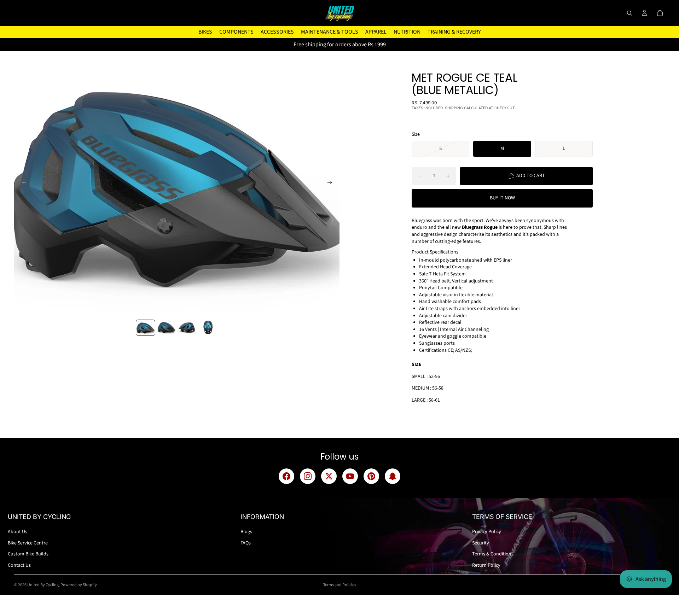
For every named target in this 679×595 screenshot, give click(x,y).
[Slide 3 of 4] (187, 327)
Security (480, 543)
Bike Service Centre (28, 543)
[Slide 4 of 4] (208, 327)
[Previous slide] (22, 183)
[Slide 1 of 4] (146, 327)
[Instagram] (307, 476)
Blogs (246, 531)
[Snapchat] (392, 476)
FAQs (245, 543)
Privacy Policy (486, 531)
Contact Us (19, 565)
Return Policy (486, 565)
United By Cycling (43, 585)
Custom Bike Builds (28, 554)
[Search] (629, 13)
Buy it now (502, 198)
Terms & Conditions (492, 554)
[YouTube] (350, 476)
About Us (17, 531)
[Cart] (660, 13)
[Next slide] (332, 183)
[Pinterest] (371, 476)
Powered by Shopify (78, 585)
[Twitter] (329, 476)
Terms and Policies (339, 585)
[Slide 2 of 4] (166, 327)
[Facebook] (286, 476)
